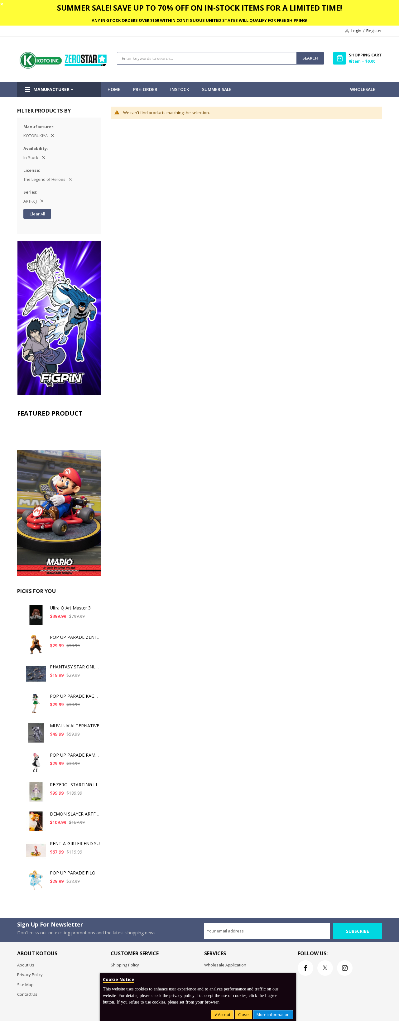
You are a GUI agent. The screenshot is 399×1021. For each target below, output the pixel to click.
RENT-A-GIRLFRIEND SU (75, 843)
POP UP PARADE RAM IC (75, 755)
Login (356, 30)
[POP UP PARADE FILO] (36, 882)
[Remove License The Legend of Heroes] (70, 179)
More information (273, 1014)
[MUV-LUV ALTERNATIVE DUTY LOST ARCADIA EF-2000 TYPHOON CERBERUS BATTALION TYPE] (36, 735)
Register (374, 30)
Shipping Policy (125, 965)
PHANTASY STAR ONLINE (76, 667)
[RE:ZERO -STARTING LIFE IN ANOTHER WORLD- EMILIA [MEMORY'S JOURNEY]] (36, 794)
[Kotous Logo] (64, 67)
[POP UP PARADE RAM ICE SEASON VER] (36, 765)
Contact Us (27, 994)
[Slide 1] (59, 498)
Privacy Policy (30, 974)
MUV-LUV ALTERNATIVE (74, 726)
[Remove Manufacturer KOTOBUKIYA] (53, 135)
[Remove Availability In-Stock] (43, 157)
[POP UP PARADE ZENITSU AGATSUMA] (36, 647)
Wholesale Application (225, 965)
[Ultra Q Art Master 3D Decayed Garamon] (36, 617)
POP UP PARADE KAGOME (77, 696)
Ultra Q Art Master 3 (70, 608)
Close (243, 1014)
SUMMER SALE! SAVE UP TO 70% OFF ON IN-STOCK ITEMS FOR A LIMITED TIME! (199, 7)
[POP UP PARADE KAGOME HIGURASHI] (36, 706)
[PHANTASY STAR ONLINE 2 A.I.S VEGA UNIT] (36, 676)
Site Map (25, 984)
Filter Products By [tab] (44, 110)
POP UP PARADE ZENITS (75, 637)
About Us (25, 965)
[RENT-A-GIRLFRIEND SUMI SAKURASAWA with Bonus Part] (36, 853)
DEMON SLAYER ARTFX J (75, 814)
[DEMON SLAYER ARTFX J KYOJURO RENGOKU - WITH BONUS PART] (36, 823)
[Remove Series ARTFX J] (42, 201)
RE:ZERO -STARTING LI (73, 784)
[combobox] (206, 58)
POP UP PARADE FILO (72, 873)
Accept (224, 1014)
